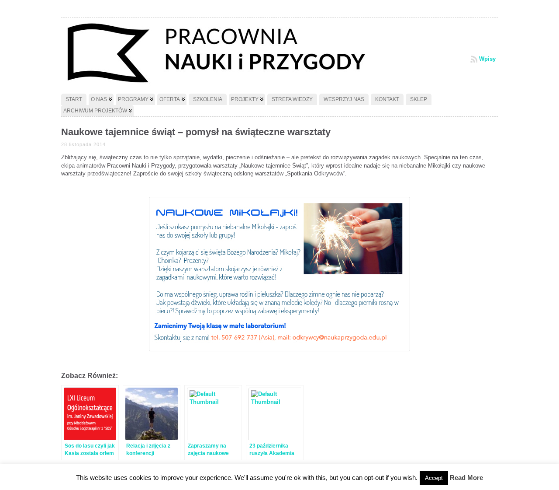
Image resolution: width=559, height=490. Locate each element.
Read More (466, 477)
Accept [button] (434, 478)
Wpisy (487, 59)
